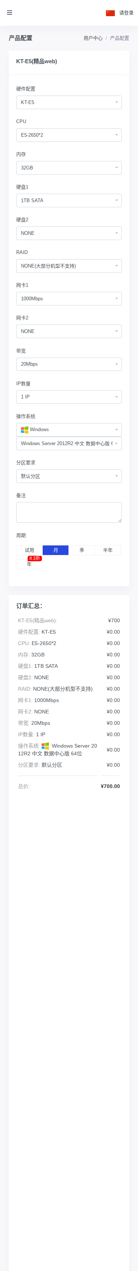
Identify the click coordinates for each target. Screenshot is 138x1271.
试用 (29, 550)
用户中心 (93, 38)
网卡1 (22, 285)
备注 (21, 495)
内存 (21, 154)
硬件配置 (25, 89)
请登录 (126, 12)
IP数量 (23, 383)
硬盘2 (22, 219)
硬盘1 (22, 187)
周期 (21, 535)
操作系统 (25, 416)
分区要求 (25, 462)
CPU (21, 121)
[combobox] (69, 102)
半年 (108, 550)
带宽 (21, 351)
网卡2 (22, 318)
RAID (22, 252)
